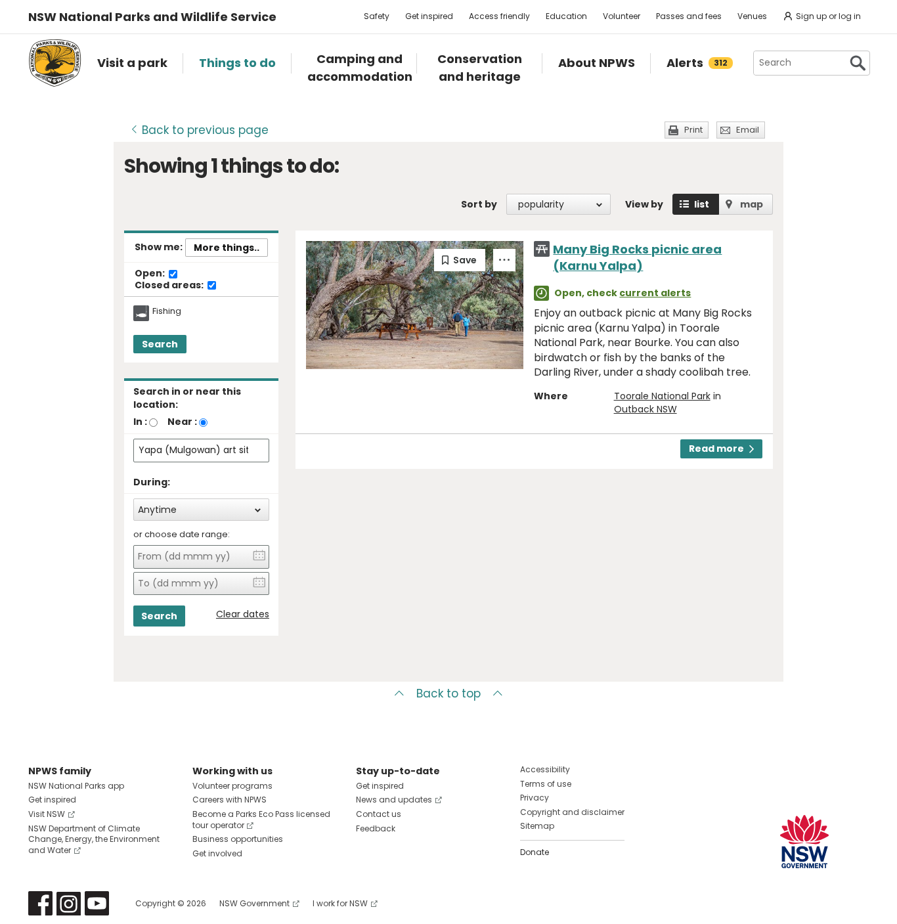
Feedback (375, 828)
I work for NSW (340, 903)
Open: (151, 274)
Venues (752, 16)
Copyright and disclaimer (572, 812)
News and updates (394, 799)
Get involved (217, 853)
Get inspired (429, 16)
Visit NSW (46, 814)
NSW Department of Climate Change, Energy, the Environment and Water (94, 839)
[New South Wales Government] (804, 841)
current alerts (655, 292)
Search (160, 344)
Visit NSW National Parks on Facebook (40, 903)
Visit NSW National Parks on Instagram (68, 903)
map (751, 204)
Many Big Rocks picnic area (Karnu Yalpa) (637, 257)
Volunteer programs (232, 785)
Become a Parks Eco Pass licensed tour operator (261, 819)
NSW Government (254, 903)
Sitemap (537, 825)
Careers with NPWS (229, 799)
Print (693, 129)
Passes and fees (689, 16)
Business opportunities (237, 839)
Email (747, 129)
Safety (376, 16)
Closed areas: (170, 286)
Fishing (166, 311)
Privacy (534, 797)
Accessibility (545, 769)
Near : (182, 421)
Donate (534, 852)
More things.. (226, 247)
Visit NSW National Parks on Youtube (97, 903)
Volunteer (621, 16)
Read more (716, 448)
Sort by (479, 204)
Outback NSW (645, 409)
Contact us (378, 814)
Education (566, 16)
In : (140, 421)
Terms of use (545, 783)
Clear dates (242, 614)
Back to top (448, 693)
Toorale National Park (662, 396)
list (701, 204)
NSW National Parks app (76, 785)
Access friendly (499, 16)
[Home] (54, 63)
